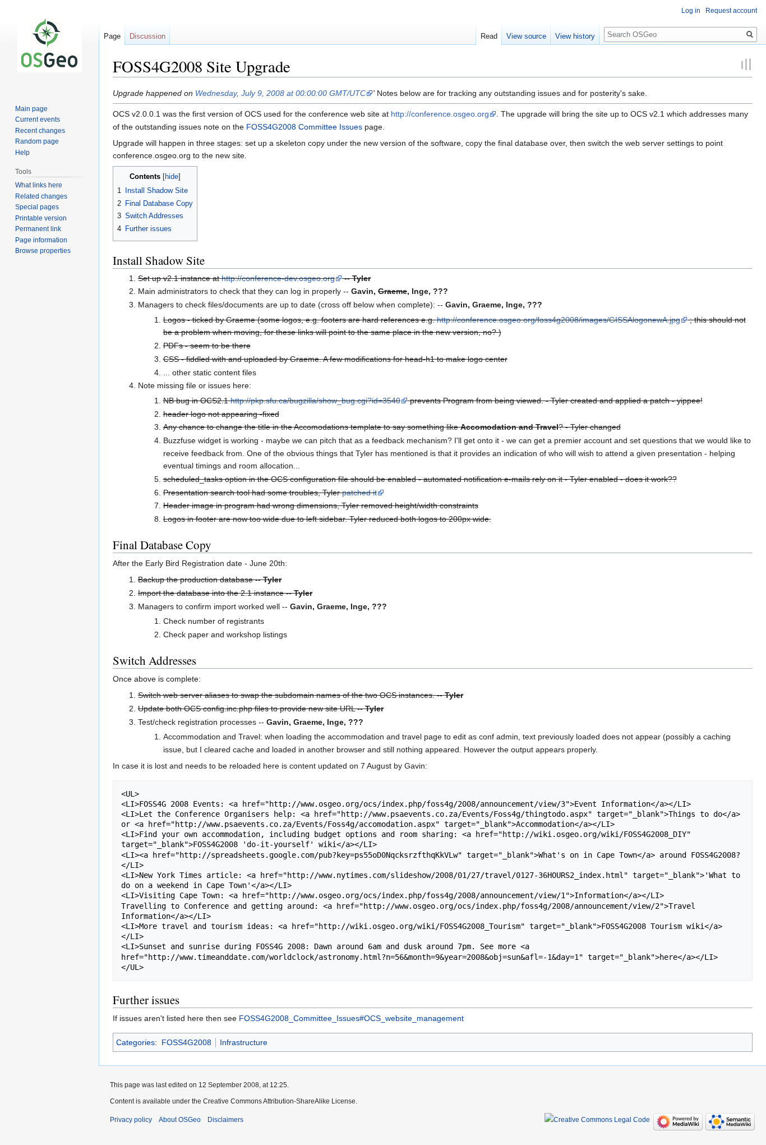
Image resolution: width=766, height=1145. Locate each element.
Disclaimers (225, 1120)
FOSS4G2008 (186, 1042)
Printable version (41, 218)
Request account (731, 11)
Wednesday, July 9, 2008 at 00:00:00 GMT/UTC (280, 93)
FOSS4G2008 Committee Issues (304, 126)
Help (22, 153)
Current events (37, 119)
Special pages (37, 207)
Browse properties (43, 251)
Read (489, 36)
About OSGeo (180, 1120)
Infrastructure (243, 1042)
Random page (37, 141)
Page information (41, 240)
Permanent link (38, 229)
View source (526, 36)
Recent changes (40, 131)
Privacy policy (131, 1120)
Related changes (41, 196)
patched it (359, 492)
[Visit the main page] (49, 45)
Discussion (147, 36)
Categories (135, 1042)
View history (575, 36)
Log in (690, 11)
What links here (38, 185)
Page (112, 36)
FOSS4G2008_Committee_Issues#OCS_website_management (351, 1018)
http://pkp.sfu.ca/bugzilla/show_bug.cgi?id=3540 (315, 400)
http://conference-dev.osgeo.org (278, 278)
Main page (31, 109)
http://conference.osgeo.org (440, 113)
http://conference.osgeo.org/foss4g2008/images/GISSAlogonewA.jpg (558, 319)
